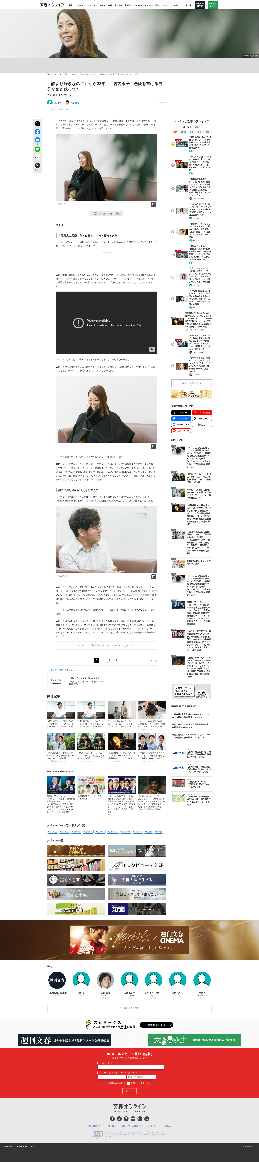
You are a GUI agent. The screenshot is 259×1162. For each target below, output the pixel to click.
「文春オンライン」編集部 (196, 330)
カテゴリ (91, 5)
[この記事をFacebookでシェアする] (37, 132)
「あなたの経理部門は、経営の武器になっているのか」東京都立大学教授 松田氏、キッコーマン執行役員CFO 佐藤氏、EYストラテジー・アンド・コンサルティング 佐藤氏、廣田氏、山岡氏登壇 (122, 805)
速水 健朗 (75, 103)
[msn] (139, 1118)
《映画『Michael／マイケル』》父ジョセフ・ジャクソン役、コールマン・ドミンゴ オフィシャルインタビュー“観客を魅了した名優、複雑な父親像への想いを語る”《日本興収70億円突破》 (151, 804)
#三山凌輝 (125, 832)
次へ (150, 660)
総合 (197, 127)
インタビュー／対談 (60, 74)
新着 (71, 5)
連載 (110, 5)
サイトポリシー (153, 1126)
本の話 (33, 1146)
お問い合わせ (111, 1126)
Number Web (8, 1146)
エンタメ (73, 74)
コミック (165, 5)
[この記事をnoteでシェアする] (37, 157)
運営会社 (168, 1126)
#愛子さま (64, 832)
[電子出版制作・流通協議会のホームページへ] (98, 1134)
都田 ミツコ (196, 173)
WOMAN (139, 5)
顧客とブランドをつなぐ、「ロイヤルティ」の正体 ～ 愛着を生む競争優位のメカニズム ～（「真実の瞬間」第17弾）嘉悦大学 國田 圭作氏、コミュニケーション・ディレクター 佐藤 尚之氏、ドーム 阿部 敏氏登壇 (61, 805)
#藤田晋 (158, 832)
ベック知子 (195, 374)
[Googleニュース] (133, 1118)
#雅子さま (52, 832)
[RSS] (146, 1118)
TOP (48, 74)
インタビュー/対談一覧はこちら (60, 670)
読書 (157, 5)
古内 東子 (57, 103)
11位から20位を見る (191, 383)
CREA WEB (22, 1146)
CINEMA (149, 5)
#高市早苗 (76, 832)
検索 (190, 5)
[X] (119, 1118)
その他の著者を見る (129, 1008)
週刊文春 (118, 5)
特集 (101, 5)
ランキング (80, 5)
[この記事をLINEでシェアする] (37, 150)
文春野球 (176, 5)
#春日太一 (137, 832)
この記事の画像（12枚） (109, 213)
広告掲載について (94, 1126)
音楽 (67, 110)
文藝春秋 (128, 5)
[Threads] (126, 1118)
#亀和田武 (100, 832)
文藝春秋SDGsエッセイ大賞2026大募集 (89, 798)
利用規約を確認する (117, 1083)
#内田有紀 (88, 832)
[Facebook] (112, 1118)
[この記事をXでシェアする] (37, 124)
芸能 (60, 110)
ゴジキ (194, 151)
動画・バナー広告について (132, 1126)
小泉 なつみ (196, 218)
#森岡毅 (148, 832)
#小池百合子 (113, 832)
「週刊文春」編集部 (198, 198)
